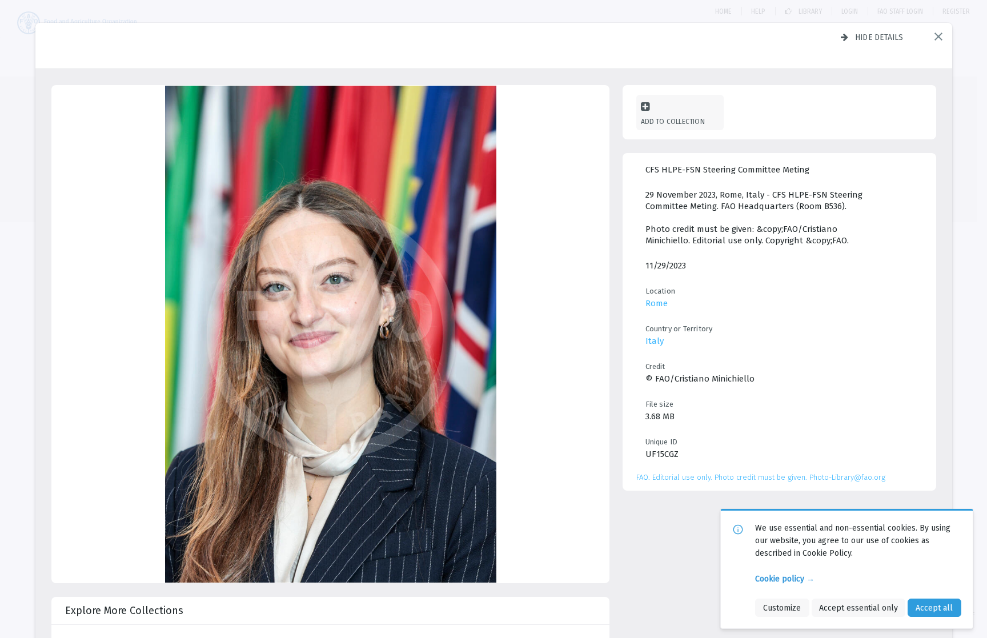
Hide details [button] (879, 37)
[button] (938, 36)
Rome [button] (656, 303)
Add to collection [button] (673, 121)
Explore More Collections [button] (124, 610)
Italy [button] (654, 341)
